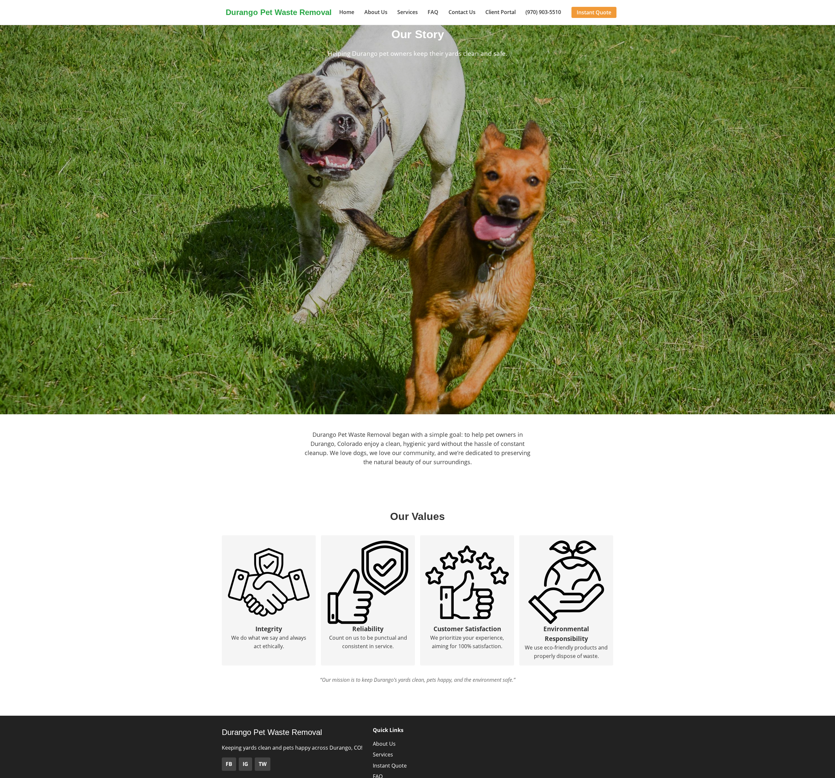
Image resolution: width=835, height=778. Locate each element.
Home (346, 12)
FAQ (433, 12)
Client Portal (500, 12)
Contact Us (462, 12)
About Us (375, 12)
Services (407, 12)
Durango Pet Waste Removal (279, 12)
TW (262, 764)
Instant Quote (594, 12)
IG (245, 764)
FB (229, 764)
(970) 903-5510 (543, 12)
